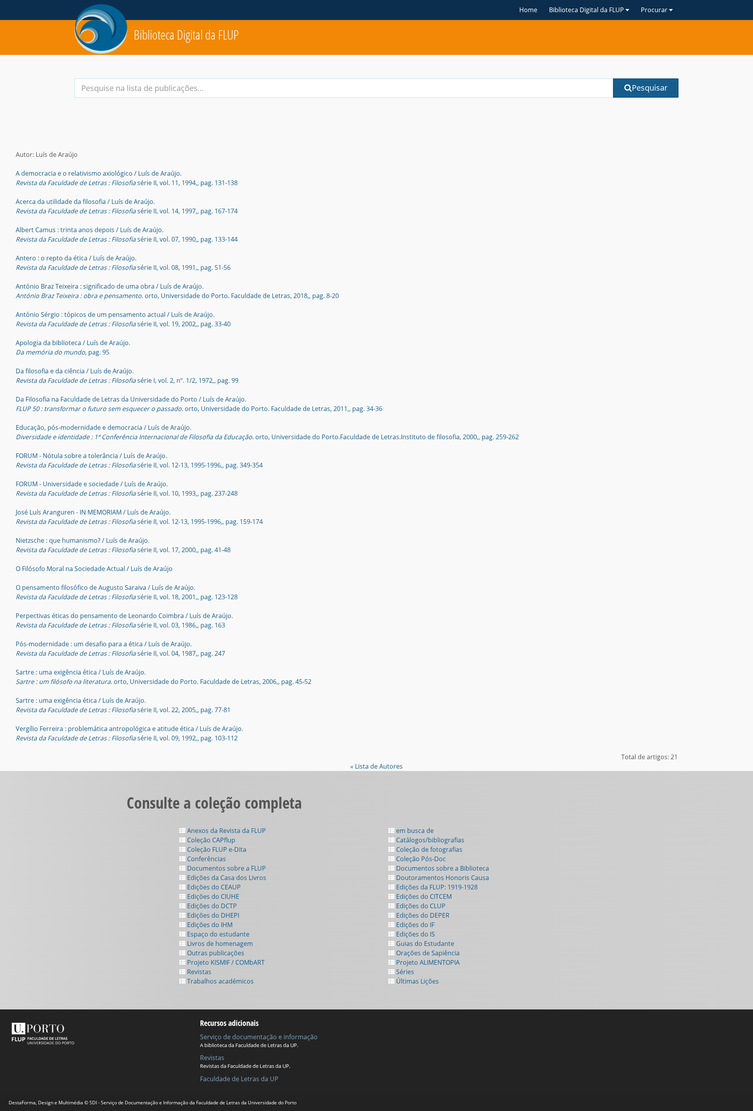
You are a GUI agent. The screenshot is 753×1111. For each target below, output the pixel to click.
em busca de (414, 830)
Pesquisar (650, 87)
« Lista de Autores (376, 766)
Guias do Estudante (424, 943)
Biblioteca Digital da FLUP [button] (587, 9)
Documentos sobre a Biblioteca (442, 868)
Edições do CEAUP (213, 887)
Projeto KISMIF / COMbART (225, 962)
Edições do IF (415, 924)
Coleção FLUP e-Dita (216, 849)
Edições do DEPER (422, 915)
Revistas (198, 971)
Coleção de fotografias (428, 849)
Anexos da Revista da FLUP (226, 830)
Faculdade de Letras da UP (239, 1079)
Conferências (206, 859)
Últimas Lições (417, 981)
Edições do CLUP (420, 906)
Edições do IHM (209, 924)
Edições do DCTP (211, 906)
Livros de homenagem (219, 943)
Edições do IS (415, 934)
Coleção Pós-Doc (420, 859)
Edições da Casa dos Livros (226, 877)
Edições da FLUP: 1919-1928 (436, 887)
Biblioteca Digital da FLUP (186, 35)
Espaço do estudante (217, 934)
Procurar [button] (655, 9)
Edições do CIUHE (212, 896)
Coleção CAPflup (210, 840)
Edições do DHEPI (212, 915)
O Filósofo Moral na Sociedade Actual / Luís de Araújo (94, 568)
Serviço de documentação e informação (259, 1037)
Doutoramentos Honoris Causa (442, 877)
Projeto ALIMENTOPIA (427, 962)
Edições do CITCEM (423, 896)
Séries (404, 971)
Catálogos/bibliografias (429, 840)
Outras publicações (215, 953)
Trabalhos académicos (220, 981)
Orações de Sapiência (427, 953)
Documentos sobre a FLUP (226, 868)
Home (528, 9)
